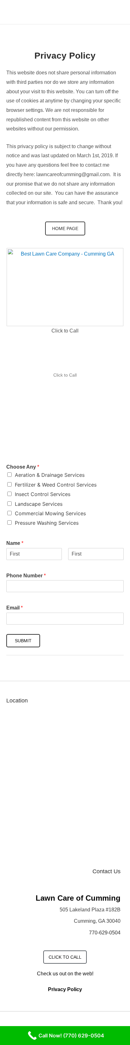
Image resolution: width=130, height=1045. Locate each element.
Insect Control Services (42, 494)
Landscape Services (38, 504)
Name (14, 543)
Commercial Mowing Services (50, 513)
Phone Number (26, 575)
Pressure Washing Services (47, 523)
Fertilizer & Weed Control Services (56, 485)
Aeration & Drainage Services (50, 475)
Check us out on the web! (65, 973)
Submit (23, 640)
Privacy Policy (65, 989)
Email (14, 607)
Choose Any (22, 467)
